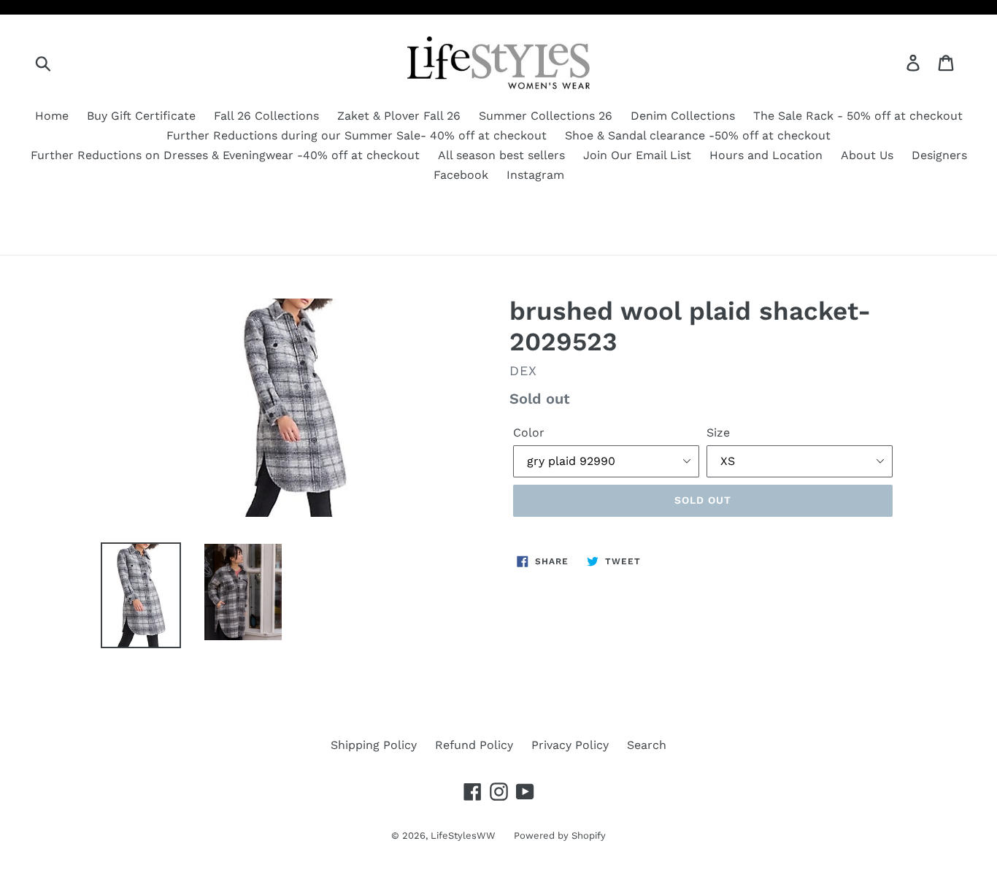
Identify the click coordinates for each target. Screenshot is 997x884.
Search (646, 745)
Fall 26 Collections (266, 116)
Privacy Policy (570, 745)
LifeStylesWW (463, 835)
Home (52, 116)
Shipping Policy (374, 745)
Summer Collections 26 (545, 116)
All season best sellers (501, 155)
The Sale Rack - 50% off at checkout (858, 116)
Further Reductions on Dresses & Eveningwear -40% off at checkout (225, 155)
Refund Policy (474, 745)
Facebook (461, 175)
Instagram (535, 175)
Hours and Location (766, 155)
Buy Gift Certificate (141, 116)
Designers (939, 155)
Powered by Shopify (560, 835)
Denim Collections (683, 116)
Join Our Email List (637, 155)
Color (528, 432)
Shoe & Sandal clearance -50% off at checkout (698, 135)
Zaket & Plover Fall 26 (399, 116)
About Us (867, 155)
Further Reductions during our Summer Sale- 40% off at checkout (356, 135)
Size (718, 432)
